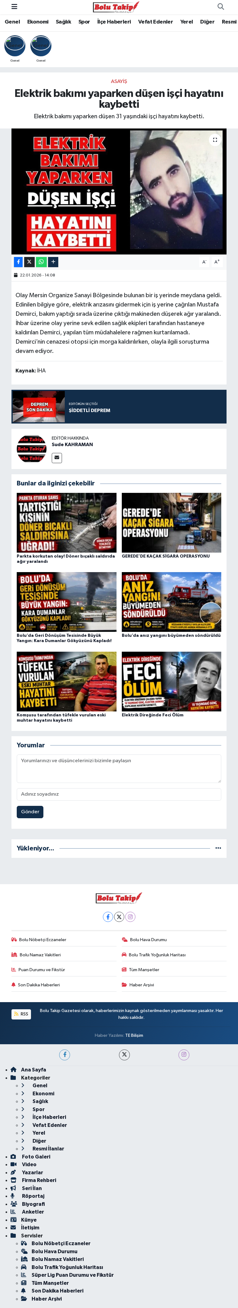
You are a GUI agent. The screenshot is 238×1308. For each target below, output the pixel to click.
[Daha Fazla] (53, 262)
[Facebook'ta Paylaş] (18, 262)
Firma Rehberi (38, 1180)
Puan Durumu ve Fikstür (42, 969)
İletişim (30, 1227)
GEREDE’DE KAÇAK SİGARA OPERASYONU (166, 556)
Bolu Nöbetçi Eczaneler (42, 939)
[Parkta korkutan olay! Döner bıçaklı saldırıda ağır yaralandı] (67, 522)
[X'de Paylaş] (29, 262)
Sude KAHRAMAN (72, 444)
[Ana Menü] (14, 7)
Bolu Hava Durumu (148, 939)
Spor (84, 22)
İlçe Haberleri (114, 22)
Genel (12, 22)
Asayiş (119, 81)
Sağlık (63, 22)
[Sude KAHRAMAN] (31, 448)
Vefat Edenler (155, 22)
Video (29, 1164)
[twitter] (124, 1054)
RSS (24, 1014)
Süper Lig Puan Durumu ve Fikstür (73, 1275)
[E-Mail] (57, 458)
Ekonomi (38, 22)
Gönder (30, 812)
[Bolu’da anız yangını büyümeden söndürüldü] (172, 602)
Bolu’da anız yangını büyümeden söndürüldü (171, 635)
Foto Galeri (35, 1156)
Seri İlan (31, 1188)
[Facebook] (108, 917)
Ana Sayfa (33, 1069)
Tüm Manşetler (144, 969)
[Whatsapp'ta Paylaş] (41, 262)
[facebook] (64, 1054)
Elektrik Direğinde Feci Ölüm (152, 715)
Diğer (207, 22)
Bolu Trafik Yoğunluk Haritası (157, 955)
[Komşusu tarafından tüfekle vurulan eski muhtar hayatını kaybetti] (67, 681)
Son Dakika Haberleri (39, 985)
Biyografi (33, 1204)
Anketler (32, 1212)
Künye (29, 1220)
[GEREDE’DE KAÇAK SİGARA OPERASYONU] (172, 522)
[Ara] (221, 7)
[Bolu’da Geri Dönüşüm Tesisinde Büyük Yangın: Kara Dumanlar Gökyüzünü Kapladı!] (67, 602)
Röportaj (32, 1196)
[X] (119, 917)
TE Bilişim (134, 1035)
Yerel (186, 22)
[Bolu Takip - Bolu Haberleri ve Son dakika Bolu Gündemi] (116, 7)
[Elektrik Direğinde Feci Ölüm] (172, 681)
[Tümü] (218, 848)
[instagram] (183, 1054)
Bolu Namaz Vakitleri (40, 955)
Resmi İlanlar (48, 1148)
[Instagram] (130, 917)
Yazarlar (32, 1172)
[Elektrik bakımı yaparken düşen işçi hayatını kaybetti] (119, 191)
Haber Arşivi (142, 985)
